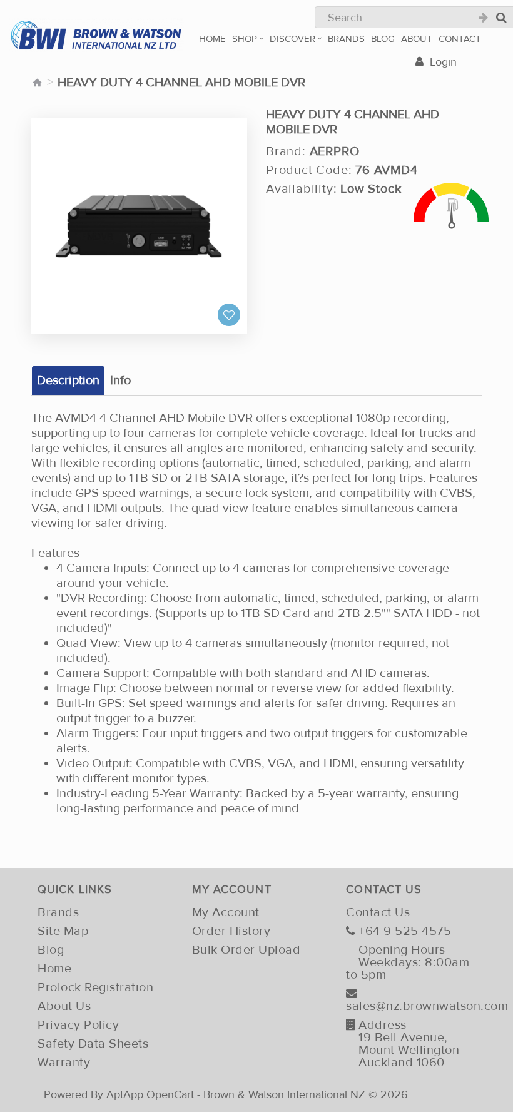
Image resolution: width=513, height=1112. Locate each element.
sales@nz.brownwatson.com (414, 1006)
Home (54, 968)
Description (68, 380)
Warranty (64, 1062)
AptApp (124, 1094)
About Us (64, 1006)
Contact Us (378, 912)
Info (120, 380)
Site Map (63, 931)
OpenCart (170, 1094)
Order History (231, 931)
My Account (226, 912)
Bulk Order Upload (246, 950)
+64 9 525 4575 (404, 931)
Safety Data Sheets (93, 1044)
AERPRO (335, 151)
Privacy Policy (78, 1025)
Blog (51, 950)
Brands (58, 912)
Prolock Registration (95, 987)
